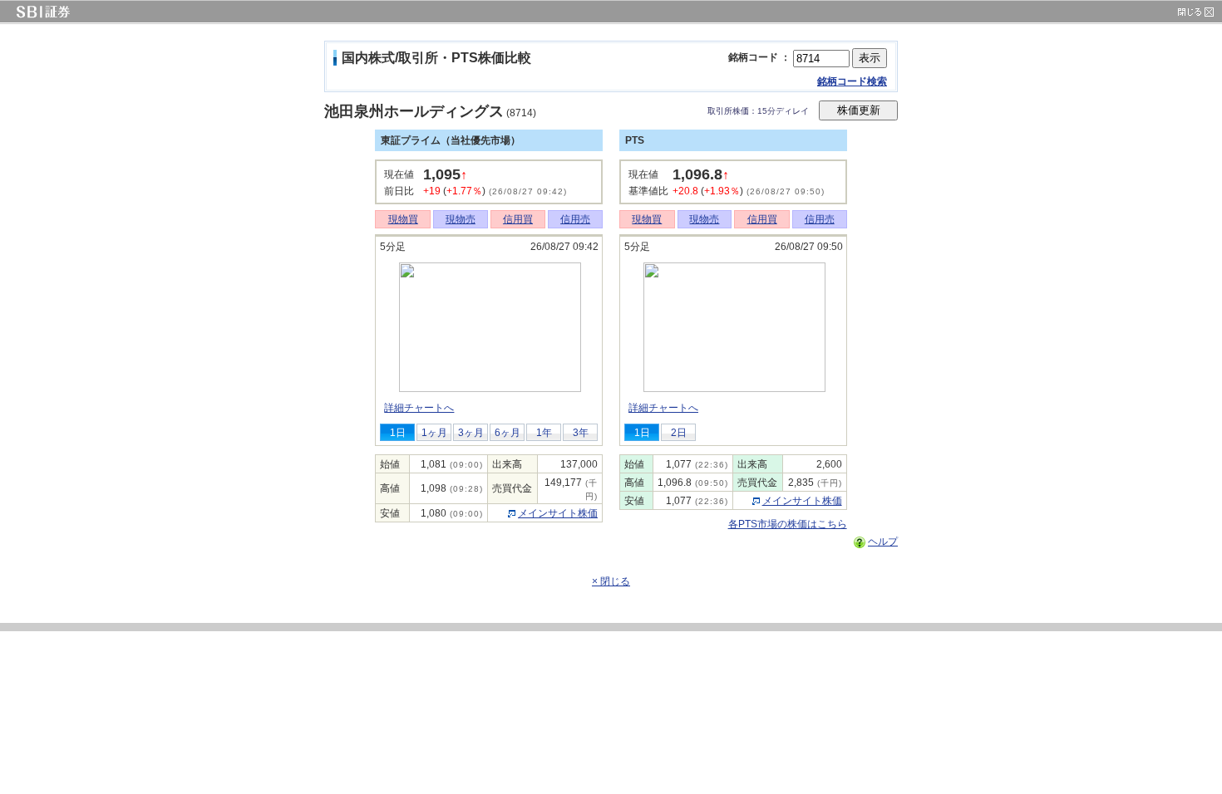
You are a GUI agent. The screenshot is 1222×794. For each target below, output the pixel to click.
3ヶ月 (471, 433)
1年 (544, 433)
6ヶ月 (507, 433)
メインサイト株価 (558, 513)
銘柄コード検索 (852, 81)
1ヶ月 (434, 433)
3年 (581, 433)
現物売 (460, 219)
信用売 (575, 219)
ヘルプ (883, 541)
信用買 (518, 219)
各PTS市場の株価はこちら (787, 524)
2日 (679, 433)
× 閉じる (611, 581)
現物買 (403, 219)
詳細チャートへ (419, 408)
